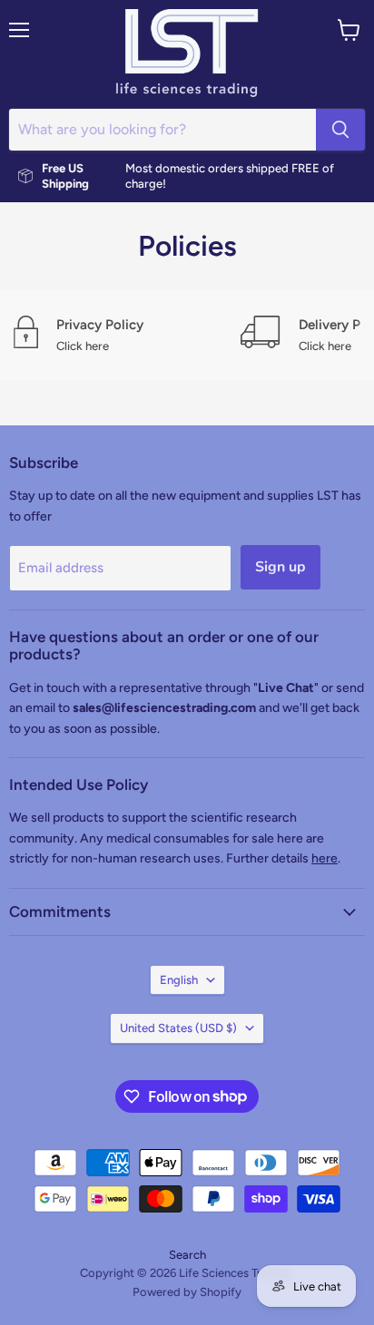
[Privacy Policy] (127, 335)
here (324, 858)
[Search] (340, 130)
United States (178, 1028)
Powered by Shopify (187, 1292)
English (179, 980)
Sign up (280, 567)
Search (187, 1255)
